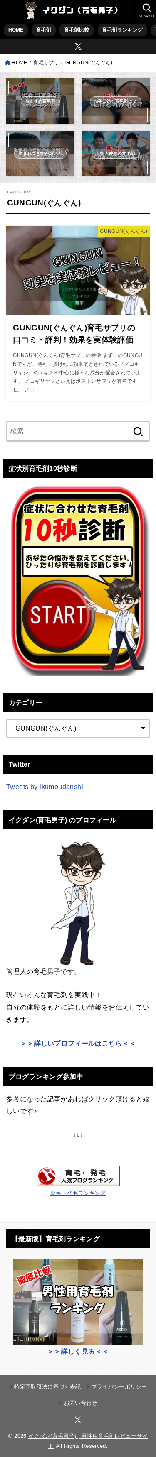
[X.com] (78, 46)
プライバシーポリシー (119, 1387)
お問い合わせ (80, 1403)
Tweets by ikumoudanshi (44, 786)
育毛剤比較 (76, 29)
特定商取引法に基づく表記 (47, 1387)
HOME (16, 29)
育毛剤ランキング (122, 29)
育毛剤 (44, 29)
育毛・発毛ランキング (78, 1193)
